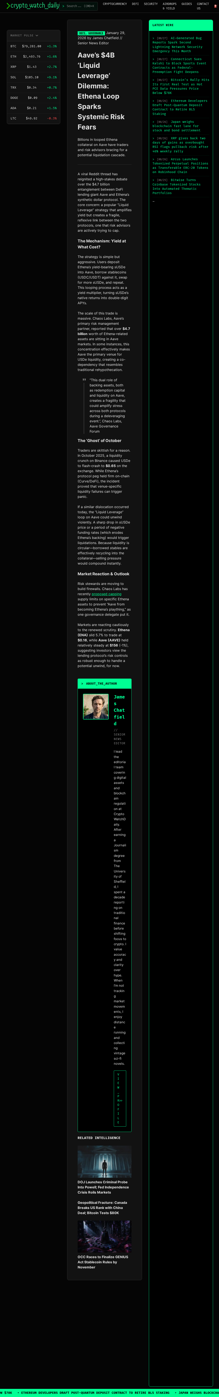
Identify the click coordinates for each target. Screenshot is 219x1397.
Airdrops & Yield (169, 6)
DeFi (135, 4)
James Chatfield (105, 38)
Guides (187, 4)
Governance (95, 33)
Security (151, 4)
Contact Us (203, 6)
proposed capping (106, 594)
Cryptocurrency (115, 4)
